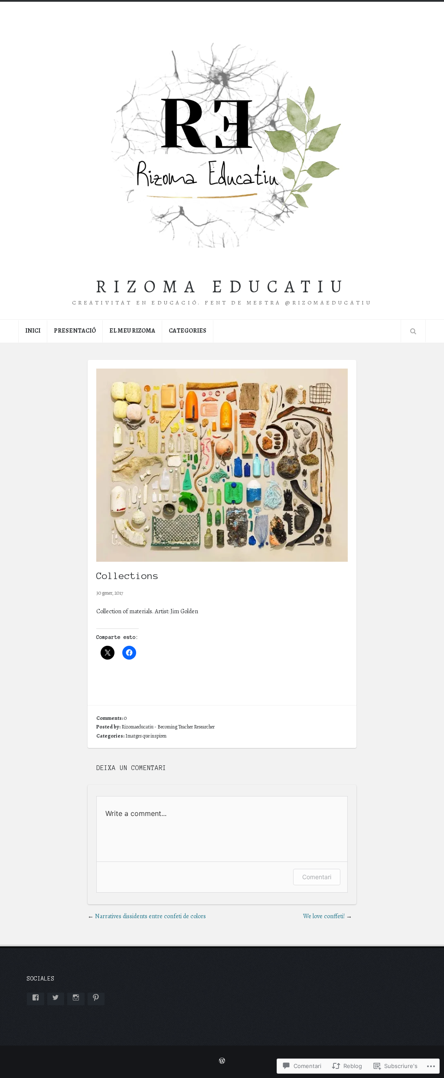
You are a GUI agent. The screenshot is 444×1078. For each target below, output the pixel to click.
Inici (32, 331)
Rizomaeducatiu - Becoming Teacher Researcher (168, 726)
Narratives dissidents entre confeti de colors (150, 916)
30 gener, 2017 (109, 592)
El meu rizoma (132, 331)
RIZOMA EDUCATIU (222, 286)
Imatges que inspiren (145, 735)
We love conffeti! (324, 916)
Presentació (75, 331)
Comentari (316, 877)
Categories (187, 331)
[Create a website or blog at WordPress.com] (222, 1061)
